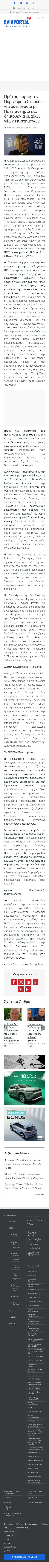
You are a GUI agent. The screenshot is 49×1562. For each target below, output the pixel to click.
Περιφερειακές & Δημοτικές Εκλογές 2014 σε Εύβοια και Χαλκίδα (35, 1441)
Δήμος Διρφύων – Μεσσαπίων (15, 1244)
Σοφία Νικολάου (33, 1457)
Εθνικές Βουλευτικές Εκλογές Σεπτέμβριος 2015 (35, 1351)
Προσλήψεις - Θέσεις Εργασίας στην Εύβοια (35, 1448)
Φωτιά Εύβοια (33, 1473)
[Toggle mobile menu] (43, 18)
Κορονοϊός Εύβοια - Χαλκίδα (34, 1393)
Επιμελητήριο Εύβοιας (32, 1365)
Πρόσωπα (9, 1502)
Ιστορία (8, 1498)
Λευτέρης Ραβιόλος (35, 1412)
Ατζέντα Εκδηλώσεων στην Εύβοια (13, 1514)
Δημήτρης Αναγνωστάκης (33, 1315)
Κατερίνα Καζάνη (34, 1388)
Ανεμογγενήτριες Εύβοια (34, 1285)
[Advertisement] (24, 52)
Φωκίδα (12, 1323)
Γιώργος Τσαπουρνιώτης (33, 1310)
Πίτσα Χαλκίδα (34, 1244)
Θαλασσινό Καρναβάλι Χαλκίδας (35, 1370)
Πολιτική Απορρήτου (35, 1502)
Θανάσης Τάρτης (34, 1379)
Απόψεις (34, 128)
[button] (6, 1028)
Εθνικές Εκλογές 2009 (35, 1356)
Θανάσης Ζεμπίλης (34, 1375)
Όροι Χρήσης (32, 1498)
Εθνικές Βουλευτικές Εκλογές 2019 (35, 1345)
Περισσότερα (39, 1194)
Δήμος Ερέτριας (15, 1235)
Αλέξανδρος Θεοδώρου (32, 1280)
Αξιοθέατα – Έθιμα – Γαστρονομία (13, 1492)
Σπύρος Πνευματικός (35, 1461)
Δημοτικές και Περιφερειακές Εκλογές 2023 (33, 1328)
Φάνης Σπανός (33, 1469)
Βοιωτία (12, 1222)
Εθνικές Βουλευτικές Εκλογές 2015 (35, 1340)
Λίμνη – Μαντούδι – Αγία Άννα (15, 1287)
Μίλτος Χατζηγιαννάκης (33, 1416)
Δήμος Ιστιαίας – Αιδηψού (15, 1256)
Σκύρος (15, 1297)
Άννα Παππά (32, 1271)
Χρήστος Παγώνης (34, 1477)
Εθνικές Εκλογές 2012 (35, 1360)
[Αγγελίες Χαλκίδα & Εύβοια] (24, 1057)
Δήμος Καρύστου (15, 1266)
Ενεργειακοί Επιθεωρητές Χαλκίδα (35, 1234)
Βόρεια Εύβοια (33, 1294)
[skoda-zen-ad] (24, 1073)
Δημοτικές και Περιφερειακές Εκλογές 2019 (33, 1321)
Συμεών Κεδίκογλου (35, 1465)
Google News (37, 964)
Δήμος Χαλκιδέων (15, 1304)
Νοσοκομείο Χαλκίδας (35, 1421)
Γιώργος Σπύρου (33, 1305)
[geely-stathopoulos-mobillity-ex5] (24, 1109)
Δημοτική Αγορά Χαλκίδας (33, 1335)
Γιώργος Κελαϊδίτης (35, 1302)
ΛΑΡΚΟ (30, 1407)
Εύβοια (11, 1228)
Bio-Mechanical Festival (33, 1267)
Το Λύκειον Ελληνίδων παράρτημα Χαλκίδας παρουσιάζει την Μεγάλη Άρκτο (23, 1164)
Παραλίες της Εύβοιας (10, 1508)
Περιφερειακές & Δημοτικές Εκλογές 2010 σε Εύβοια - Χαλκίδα (35, 1432)
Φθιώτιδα (12, 1317)
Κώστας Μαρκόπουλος (33, 1403)
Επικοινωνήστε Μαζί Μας (35, 1492)
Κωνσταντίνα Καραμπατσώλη (33, 1398)
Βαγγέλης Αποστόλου (35, 1289)
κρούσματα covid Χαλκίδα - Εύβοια (34, 1481)
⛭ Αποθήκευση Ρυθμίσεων (25, 1557)
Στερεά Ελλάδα (11, 1215)
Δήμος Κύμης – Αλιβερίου (15, 1276)
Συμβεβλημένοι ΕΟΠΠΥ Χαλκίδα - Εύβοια (35, 1254)
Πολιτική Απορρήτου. (20, 1526)
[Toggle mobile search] (38, 18)
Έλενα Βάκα (32, 1275)
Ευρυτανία (12, 1311)
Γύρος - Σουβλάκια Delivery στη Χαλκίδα (35, 1240)
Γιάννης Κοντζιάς (34, 1297)
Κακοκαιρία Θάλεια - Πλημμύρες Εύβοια (35, 1383)
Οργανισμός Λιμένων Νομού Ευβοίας (35, 1425)
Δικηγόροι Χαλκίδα (35, 1248)
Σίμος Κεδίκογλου (34, 1453)
